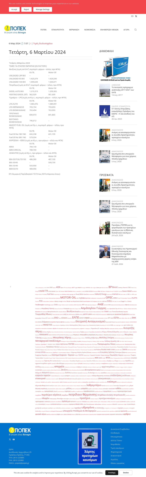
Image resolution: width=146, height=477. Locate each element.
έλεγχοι (116, 361)
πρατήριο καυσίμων (107, 398)
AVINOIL (88, 287)
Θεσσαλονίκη (92, 325)
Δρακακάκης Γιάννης (40, 318)
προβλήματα (118, 398)
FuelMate (45, 294)
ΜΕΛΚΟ (50, 334)
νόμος (43, 391)
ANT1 (73, 287)
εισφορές (62, 375)
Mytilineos (88, 298)
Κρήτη (82, 332)
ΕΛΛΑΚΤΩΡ (70, 318)
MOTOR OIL (68, 297)
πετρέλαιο (65, 395)
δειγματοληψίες (120, 370)
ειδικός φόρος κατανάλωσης (126, 372)
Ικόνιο (114, 325)
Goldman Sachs (66, 294)
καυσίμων (97, 382)
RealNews (52, 301)
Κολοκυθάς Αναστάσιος (59, 331)
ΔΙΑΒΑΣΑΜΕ (116, 85)
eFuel (99, 291)
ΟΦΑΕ (125, 341)
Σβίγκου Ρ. (68, 352)
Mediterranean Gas (39, 298)
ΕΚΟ (56, 317)
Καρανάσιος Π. (95, 328)
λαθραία (78, 385)
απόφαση (94, 367)
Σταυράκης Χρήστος (107, 352)
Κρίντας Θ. (86, 331)
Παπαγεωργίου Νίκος (106, 344)
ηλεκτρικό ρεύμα (94, 378)
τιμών (54, 408)
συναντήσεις (41, 404)
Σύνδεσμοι (115, 433)
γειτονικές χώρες (107, 370)
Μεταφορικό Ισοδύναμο (48, 340)
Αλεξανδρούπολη (133, 304)
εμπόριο (77, 375)
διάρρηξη (57, 372)
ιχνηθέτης (49, 382)
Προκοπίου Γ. (78, 349)
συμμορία (118, 401)
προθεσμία (47, 401)
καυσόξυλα (102, 382)
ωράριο (127, 413)
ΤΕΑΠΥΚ (80, 355)
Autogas (84, 287)
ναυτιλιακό (112, 388)
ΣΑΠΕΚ (113, 349)
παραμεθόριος (107, 391)
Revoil (68, 301)
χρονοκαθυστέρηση (85, 414)
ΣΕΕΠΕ (124, 350)
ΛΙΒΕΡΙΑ (121, 331)
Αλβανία (127, 304)
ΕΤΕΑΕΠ (123, 318)
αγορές (132, 360)
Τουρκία (133, 355)
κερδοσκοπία (124, 382)
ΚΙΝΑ (65, 328)
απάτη (42, 367)
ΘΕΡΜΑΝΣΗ (74, 29)
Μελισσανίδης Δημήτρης (120, 338)
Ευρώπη (127, 322)
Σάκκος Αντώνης (49, 352)
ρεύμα (88, 401)
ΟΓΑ (120, 341)
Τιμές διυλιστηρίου (42, 43)
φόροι (58, 414)
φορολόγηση (112, 411)
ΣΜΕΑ (134, 349)
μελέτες (69, 388)
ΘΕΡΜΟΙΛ (67, 325)
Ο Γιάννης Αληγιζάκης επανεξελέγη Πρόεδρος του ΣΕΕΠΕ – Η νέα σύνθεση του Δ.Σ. (123, 112)
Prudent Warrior (46, 301)
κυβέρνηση (63, 385)
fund (61, 294)
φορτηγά (117, 411)
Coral (132, 287)
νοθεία (118, 388)
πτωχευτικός (78, 401)
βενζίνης (70, 370)
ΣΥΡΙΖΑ (43, 352)
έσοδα (123, 360)
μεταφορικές (77, 388)
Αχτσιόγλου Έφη (114, 308)
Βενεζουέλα (44, 311)
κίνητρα (65, 382)
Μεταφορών (63, 341)
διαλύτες (68, 373)
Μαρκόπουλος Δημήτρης (110, 334)
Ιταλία (128, 325)
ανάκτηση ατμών (86, 363)
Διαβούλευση (110, 314)
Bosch (107, 287)
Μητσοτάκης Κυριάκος (76, 341)
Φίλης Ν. (112, 358)
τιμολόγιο (50, 408)
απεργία (59, 366)
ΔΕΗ (67, 314)
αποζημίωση (67, 367)
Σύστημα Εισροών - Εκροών (63, 355)
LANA (124, 294)
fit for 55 (41, 294)
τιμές (125, 404)
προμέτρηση (52, 401)
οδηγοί (55, 391)
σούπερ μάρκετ (104, 401)
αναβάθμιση (92, 363)
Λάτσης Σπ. (126, 332)
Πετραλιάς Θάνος (113, 347)
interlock (115, 294)
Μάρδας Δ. (76, 334)
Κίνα (70, 328)
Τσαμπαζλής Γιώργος (48, 358)
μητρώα (84, 388)
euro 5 (112, 291)
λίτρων (75, 385)
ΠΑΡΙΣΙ (54, 344)
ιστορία (43, 382)
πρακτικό (77, 398)
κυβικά (67, 385)
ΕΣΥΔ (120, 318)
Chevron (125, 287)
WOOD (75, 304)
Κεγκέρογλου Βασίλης (114, 328)
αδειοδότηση (60, 363)
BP (110, 287)
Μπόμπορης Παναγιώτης (87, 341)
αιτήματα (75, 363)
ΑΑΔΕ (101, 304)
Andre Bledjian (68, 287)
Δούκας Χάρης (132, 314)
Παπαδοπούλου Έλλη (130, 344)
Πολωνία (55, 349)
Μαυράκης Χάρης (62, 337)
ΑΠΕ (107, 304)
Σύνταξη (49, 355)
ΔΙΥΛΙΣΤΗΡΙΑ (98, 314)
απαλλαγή (52, 367)
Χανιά (43, 360)
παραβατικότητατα (99, 391)
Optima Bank (124, 298)
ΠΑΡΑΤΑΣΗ (50, 344)
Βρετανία (91, 311)
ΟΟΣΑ (123, 341)
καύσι (106, 382)
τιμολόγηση (44, 408)
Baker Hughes (93, 287)
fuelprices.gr (56, 294)
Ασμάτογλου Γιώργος (93, 308)
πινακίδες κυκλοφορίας (130, 395)
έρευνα (120, 360)
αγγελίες (128, 361)
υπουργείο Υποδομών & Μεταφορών (79, 410)
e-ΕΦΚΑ (86, 291)
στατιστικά (113, 401)
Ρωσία (103, 349)
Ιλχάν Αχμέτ (118, 325)
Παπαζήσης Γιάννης (52, 347)
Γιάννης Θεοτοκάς (56, 314)
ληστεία (103, 385)
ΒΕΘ (119, 308)
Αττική (108, 308)
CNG (129, 287)
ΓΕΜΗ (102, 311)
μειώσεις (64, 388)
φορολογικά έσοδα (105, 411)
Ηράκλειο (62, 325)
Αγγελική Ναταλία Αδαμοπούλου (117, 304)
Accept (14, 9)
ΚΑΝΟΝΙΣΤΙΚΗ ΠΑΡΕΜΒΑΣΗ (46, 328)
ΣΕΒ (116, 349)
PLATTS (134, 298)
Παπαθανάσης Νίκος (63, 347)
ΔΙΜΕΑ (90, 314)
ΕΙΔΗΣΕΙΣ (115, 106)
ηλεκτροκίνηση (104, 378)
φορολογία (99, 411)
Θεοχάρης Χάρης (85, 325)
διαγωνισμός (62, 372)
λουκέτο (127, 385)
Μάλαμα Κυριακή (69, 334)
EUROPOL (116, 291)
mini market (46, 298)
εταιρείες (53, 378)
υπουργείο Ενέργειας (45, 411)
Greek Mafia (79, 294)
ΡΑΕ (95, 349)
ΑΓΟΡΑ (126, 29)
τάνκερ (77, 404)
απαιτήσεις (47, 367)
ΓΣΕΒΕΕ (106, 311)
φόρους (73, 414)
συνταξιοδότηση (65, 404)
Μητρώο (68, 341)
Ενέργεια (45, 322)
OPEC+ (115, 298)
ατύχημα (121, 367)
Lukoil (135, 294)
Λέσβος (130, 331)
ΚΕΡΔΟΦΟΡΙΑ (61, 328)
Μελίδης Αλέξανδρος (92, 338)
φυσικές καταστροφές (132, 411)
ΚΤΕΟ (67, 328)
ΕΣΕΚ (112, 318)
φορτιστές (124, 411)
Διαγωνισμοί (116, 455)
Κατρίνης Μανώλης (104, 328)
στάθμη (108, 401)
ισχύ (46, 382)
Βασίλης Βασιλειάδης (132, 308)
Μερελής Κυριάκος (129, 338)
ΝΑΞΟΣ (98, 341)
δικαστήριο (85, 372)
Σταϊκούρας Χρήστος (121, 352)
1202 (45, 287)
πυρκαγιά (84, 401)
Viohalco (63, 304)
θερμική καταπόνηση (117, 378)
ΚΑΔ (132, 325)
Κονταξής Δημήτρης (68, 331)
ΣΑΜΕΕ (108, 349)
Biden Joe (99, 287)
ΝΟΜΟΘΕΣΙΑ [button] (89, 29)
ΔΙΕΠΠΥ (85, 314)
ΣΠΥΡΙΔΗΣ (38, 352)
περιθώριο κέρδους (51, 394)
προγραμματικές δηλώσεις (126, 398)
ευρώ (56, 378)
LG (126, 294)
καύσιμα (111, 381)
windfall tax (71, 304)
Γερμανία (125, 311)
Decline (126, 473)
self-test (104, 301)
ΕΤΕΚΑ (126, 318)
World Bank (79, 304)
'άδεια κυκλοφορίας (39, 287)
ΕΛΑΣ (60, 318)
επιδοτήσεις (116, 375)
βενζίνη (64, 370)
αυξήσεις (126, 367)
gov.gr (71, 294)
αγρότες (50, 363)
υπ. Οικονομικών (113, 408)
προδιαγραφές (39, 401)
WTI (83, 304)
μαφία (57, 388)
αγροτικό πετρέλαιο (41, 363)
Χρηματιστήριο (83, 360)
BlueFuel (103, 287)
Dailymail (62, 291)
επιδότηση (126, 375)
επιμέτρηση (48, 378)
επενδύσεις (107, 375)
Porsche (37, 301)
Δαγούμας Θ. (103, 314)
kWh (122, 294)
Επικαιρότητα (116, 436)
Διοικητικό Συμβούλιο (122, 314)
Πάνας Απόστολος (88, 344)
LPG (133, 294)
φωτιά (48, 414)
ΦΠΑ (108, 357)
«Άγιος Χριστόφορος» (91, 304)
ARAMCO (79, 287)
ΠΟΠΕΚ (71, 344)
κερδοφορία (129, 382)
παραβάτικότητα (79, 391)
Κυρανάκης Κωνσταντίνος (95, 332)
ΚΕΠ (57, 328)
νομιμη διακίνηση (125, 388)
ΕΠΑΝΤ (91, 318)
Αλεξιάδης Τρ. (38, 308)
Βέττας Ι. (122, 308)
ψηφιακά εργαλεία (93, 414)
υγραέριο (77, 408)
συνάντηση (123, 401)
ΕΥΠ (130, 318)
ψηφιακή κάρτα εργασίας (103, 414)
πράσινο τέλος (72, 398)
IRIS (120, 294)
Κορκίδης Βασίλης (76, 331)
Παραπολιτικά (90, 347)
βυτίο (83, 370)
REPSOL (64, 301)
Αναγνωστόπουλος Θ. (59, 308)
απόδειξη (84, 367)
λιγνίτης (111, 385)
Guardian (86, 294)
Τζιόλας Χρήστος (127, 355)
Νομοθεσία (115, 444)
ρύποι (99, 401)
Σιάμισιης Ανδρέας (76, 352)
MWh (78, 298)
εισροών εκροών (42, 375)
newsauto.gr (99, 298)
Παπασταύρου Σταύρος (82, 347)
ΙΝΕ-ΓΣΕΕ (108, 325)
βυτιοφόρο (97, 370)
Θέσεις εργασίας (117, 463)
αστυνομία (117, 367)
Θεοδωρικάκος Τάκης (76, 325)
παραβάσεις (73, 391)
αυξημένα (130, 367)
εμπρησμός (72, 375)
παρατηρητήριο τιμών (124, 391)
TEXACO (129, 301)
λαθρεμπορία (83, 385)
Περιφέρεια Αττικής (98, 347)
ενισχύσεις (89, 375)
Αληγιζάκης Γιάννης (47, 308)
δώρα (99, 372)
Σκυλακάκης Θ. (94, 352)
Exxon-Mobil (127, 291)
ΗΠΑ (41, 325)
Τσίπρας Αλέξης (39, 358)
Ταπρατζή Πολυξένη (95, 355)
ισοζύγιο (132, 378)
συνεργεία (48, 404)
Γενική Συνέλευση (117, 311)
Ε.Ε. (47, 318)
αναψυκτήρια (115, 363)
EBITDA (91, 291)
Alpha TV (63, 287)
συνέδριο (128, 401)
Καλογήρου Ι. (88, 328)
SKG (113, 301)
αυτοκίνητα (38, 370)
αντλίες (38, 367)
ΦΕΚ (96, 358)
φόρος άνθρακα (68, 414)
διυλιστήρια (91, 373)
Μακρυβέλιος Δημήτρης (87, 335)
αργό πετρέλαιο (108, 367)
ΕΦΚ (134, 317)
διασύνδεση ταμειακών (77, 373)
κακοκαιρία (69, 382)
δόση (97, 372)
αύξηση (52, 370)
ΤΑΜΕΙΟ (76, 355)
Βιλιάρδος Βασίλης (62, 311)
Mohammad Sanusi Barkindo (54, 298)
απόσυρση (90, 367)
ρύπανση (95, 401)
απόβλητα (79, 367)
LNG (128, 294)
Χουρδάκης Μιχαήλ (75, 361)
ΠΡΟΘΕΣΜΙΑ (81, 344)
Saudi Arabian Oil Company (90, 301)
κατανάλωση (92, 382)
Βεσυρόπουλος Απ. (53, 311)
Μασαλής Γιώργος (120, 334)
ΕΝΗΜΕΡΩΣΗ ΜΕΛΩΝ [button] (109, 29)
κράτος (59, 385)
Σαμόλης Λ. (55, 352)
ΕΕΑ (53, 318)
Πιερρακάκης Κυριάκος (123, 347)
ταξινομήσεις (98, 404)
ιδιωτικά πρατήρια (126, 378)
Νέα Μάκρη (102, 341)
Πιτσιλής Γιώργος (39, 349)
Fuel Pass (50, 294)
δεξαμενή (45, 373)
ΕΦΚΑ (36, 322)
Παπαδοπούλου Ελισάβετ (40, 347)
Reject (26, 9)
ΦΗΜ (100, 358)
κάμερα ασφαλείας (55, 382)
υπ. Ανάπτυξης (99, 408)
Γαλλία (110, 311)
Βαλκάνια (126, 308)
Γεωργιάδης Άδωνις (43, 314)
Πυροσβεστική (91, 349)
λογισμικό (122, 385)
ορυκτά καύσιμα (61, 391)
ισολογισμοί (37, 382)
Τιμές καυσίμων (117, 448)
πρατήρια (85, 398)
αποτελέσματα (73, 367)
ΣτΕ (99, 352)
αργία (98, 367)
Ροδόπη (98, 349)
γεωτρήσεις (113, 370)
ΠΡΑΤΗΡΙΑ (77, 344)
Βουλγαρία (76, 311)
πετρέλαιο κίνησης (105, 395)
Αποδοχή (111, 473)
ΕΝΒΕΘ (87, 318)
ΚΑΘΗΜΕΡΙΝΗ (38, 328)
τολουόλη (58, 408)
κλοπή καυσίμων (50, 385)
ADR (58, 287)
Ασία (79, 308)
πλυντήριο (66, 398)
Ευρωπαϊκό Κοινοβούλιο (120, 322)
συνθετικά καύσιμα (55, 404)
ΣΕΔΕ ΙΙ (120, 349)
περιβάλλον (38, 395)
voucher (67, 304)
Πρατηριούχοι (72, 349)
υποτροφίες (126, 408)
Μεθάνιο (83, 338)
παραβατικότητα (89, 391)
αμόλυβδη (80, 363)
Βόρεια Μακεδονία (97, 311)
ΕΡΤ (109, 318)
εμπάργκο (67, 375)
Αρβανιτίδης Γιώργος (73, 308)
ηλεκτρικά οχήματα (77, 378)
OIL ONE (103, 298)
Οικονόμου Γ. (44, 344)
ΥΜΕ (66, 358)
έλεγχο (112, 360)
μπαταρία (100, 388)
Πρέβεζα (67, 349)
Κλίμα (52, 331)
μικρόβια (90, 388)
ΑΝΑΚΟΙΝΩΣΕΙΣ (117, 130)
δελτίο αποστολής (127, 370)
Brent (115, 287)
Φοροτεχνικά (116, 452)
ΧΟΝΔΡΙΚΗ (134, 358)
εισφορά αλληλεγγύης (55, 375)
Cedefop (120, 287)
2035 (50, 287)
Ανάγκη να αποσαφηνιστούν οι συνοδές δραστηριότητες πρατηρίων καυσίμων (123, 135)
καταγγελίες (85, 382)
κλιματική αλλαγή (40, 385)
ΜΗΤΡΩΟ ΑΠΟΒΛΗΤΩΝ (61, 334)
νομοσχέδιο (38, 391)
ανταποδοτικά (129, 363)
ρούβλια (91, 401)
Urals (56, 305)
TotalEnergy (47, 304)
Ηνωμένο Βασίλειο (56, 325)
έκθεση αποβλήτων (103, 360)
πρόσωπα (73, 401)
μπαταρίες (105, 388)
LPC (130, 294)
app (76, 287)
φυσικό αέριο (40, 414)
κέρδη (61, 382)
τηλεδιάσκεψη (120, 404)
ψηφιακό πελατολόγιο (116, 414)
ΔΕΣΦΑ (77, 314)
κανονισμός (74, 382)
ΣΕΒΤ (118, 349)
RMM (72, 301)
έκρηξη (109, 361)
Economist (95, 291)
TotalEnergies (39, 305)
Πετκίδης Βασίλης (105, 347)
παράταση (68, 391)
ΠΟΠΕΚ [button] (43, 29)
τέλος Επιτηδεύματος (88, 404)
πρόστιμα (66, 401)
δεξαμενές (38, 373)
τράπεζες (63, 408)
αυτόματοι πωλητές (46, 370)
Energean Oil (108, 291)
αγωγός (54, 363)
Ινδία (122, 325)
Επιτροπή (73, 322)
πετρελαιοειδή (119, 395)
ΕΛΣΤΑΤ (81, 318)
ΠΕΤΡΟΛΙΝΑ (64, 344)
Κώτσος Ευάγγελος (113, 332)
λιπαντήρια (116, 385)
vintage (59, 304)
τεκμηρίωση (109, 404)
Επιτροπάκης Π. (68, 322)
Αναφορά (66, 308)
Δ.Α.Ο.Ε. (61, 314)
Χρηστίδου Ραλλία (91, 361)
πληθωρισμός (53, 398)
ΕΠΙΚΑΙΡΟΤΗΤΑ (124, 106)
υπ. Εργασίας (107, 408)
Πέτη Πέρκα (94, 344)
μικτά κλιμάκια (95, 388)
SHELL (109, 301)
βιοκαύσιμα (74, 370)
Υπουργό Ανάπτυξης (90, 358)
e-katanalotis (78, 291)
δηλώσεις (52, 373)
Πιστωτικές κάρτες (133, 347)
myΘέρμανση (93, 298)
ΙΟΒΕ (111, 325)
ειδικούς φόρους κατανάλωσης (113, 372)
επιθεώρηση (133, 375)
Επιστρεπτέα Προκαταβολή (56, 322)
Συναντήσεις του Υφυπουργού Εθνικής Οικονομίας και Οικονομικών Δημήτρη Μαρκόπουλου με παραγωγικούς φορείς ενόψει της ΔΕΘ (124, 255)
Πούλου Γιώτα (61, 349)
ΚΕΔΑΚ (54, 328)
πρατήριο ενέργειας (94, 398)
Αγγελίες (114, 459)
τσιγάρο (72, 408)
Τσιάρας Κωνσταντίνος (60, 358)
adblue (54, 287)
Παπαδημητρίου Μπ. (120, 344)
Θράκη (98, 325)
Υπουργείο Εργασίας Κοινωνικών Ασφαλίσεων (76, 358)
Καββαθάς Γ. (82, 328)
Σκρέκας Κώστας (86, 352)
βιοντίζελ (79, 370)
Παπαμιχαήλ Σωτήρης (72, 347)
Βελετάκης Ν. (38, 311)
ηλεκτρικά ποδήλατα (86, 378)
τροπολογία (67, 408)
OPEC (109, 297)
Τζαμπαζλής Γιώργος (116, 355)
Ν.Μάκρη (94, 341)
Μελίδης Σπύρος (106, 337)
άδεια (97, 360)
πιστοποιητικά (38, 398)
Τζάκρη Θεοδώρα (105, 355)
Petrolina (129, 298)
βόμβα (102, 370)
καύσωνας (119, 382)
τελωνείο (114, 404)
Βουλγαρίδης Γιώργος (84, 311)
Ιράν (125, 325)
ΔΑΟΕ (64, 314)
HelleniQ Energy (101, 294)
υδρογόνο (88, 407)
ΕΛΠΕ (75, 317)
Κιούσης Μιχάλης (46, 332)
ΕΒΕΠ (49, 318)
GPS (74, 294)
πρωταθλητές (58, 401)
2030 (47, 287)
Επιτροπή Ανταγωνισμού (90, 321)
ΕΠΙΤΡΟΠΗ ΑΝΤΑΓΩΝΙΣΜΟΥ (98, 318)
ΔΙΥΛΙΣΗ (94, 314)
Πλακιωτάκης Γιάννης (48, 349)
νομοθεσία (131, 388)
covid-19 (43, 290)
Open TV (120, 298)
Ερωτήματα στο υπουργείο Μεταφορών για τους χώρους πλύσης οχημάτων (124, 156)
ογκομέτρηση (48, 391)
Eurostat (120, 291)
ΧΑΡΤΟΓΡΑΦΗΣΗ (127, 358)
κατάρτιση (80, 382)
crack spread (51, 291)
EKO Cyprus (103, 291)
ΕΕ (51, 318)
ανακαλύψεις (98, 363)
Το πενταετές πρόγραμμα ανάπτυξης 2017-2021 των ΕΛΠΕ (123, 90)
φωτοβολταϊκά (53, 414)
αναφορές (110, 363)
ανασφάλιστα (104, 363)
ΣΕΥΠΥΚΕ (129, 349)
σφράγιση (72, 404)
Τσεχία (54, 358)
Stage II (123, 301)
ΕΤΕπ (128, 318)
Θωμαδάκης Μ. (103, 325)
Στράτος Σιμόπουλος (131, 352)
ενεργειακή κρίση (82, 375)
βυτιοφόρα (89, 370)
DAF (59, 291)
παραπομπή (114, 391)
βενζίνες (59, 370)
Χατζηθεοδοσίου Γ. (57, 361)
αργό (100, 367)
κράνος (56, 385)
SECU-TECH (99, 301)
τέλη (81, 404)
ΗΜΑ (39, 325)
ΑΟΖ (105, 304)
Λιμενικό (37, 334)
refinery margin (58, 301)
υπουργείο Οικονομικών (56, 411)
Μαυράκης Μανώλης (47, 338)
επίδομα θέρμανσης (97, 375)
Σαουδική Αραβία (62, 352)
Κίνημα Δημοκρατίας (75, 328)
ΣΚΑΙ (132, 349)
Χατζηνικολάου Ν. (66, 360)
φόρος (62, 414)
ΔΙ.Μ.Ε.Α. (81, 314)
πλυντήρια (60, 398)
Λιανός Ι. (135, 332)
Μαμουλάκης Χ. (100, 334)
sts (126, 301)
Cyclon (57, 291)
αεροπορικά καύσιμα (68, 363)
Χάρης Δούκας (38, 360)
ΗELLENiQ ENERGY (133, 322)
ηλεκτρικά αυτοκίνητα (65, 378)
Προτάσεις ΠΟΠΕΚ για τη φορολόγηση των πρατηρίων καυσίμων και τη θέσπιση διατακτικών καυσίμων (124, 229)
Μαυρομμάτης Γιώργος (76, 338)
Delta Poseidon (69, 291)
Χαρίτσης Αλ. (48, 361)
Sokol (115, 301)
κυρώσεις (71, 385)
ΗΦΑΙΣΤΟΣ (47, 325)
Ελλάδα (40, 322)
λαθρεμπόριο (94, 385)
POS (40, 301)
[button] (135, 29)
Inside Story (109, 294)
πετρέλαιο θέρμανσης (83, 394)
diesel (74, 291)
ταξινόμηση (104, 404)
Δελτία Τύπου (116, 440)
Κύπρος (104, 332)
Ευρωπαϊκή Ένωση (110, 322)
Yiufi (86, 304)
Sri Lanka (118, 301)
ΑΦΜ (109, 304)
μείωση (60, 388)
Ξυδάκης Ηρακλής (110, 341)
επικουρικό (40, 378)
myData (82, 298)
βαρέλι (55, 370)
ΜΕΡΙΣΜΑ (54, 334)
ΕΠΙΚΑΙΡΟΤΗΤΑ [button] (58, 29)
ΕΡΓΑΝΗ (106, 318)
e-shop (82, 291)
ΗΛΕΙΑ (36, 325)
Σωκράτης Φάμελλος (41, 355)
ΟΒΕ (118, 341)
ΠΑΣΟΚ (58, 344)
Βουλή (69, 311)
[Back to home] (15, 29)
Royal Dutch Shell (78, 301)
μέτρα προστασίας (51, 388)
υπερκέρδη (120, 408)
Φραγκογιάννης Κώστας (119, 358)
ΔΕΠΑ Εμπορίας (72, 314)
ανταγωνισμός (122, 363)
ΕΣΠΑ (116, 317)
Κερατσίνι (121, 328)
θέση (112, 378)
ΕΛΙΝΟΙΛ (64, 318)
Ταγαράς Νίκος (87, 355)
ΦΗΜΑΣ (103, 358)
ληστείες (107, 385)
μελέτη (73, 388)
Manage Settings (42, 9)
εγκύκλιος (104, 373)
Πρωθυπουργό (84, 349)
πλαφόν (45, 398)
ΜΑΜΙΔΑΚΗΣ (44, 334)
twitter (52, 304)
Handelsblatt (91, 294)
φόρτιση (78, 414)
